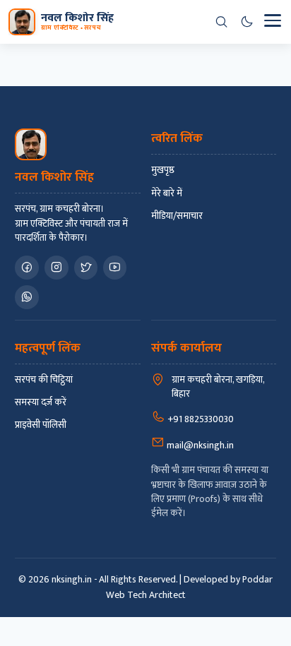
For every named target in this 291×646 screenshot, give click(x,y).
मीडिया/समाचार (177, 216)
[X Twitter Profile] (85, 268)
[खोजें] (221, 21)
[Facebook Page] (27, 268)
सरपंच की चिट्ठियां (44, 380)
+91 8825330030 (199, 419)
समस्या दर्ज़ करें (40, 402)
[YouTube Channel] (114, 268)
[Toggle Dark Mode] (246, 21)
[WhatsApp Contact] (27, 297)
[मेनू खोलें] (272, 21)
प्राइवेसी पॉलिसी (40, 425)
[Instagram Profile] (56, 268)
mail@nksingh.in (199, 445)
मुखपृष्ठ (162, 170)
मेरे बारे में (166, 193)
